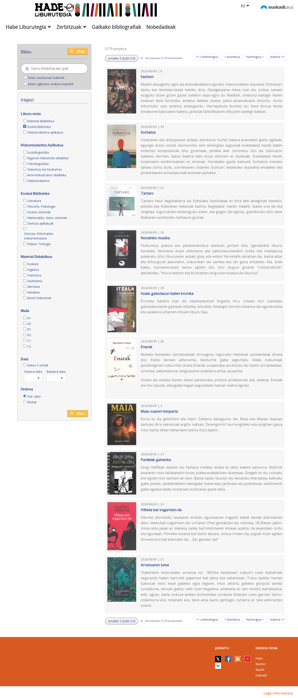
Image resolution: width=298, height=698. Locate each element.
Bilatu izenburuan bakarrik (46, 78)
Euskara (32, 264)
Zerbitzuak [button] (70, 26)
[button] (121, 58)
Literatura (34, 201)
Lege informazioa (278, 693)
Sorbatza (148, 132)
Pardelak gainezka (156, 459)
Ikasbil (259, 670)
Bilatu (81, 51)
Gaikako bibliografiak (116, 26)
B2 (29, 335)
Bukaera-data (56, 371)
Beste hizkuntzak (39, 298)
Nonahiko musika (155, 237)
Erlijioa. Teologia (39, 244)
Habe (259, 658)
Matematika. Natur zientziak (47, 218)
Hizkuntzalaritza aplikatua (45, 132)
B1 (29, 329)
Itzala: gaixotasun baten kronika (167, 293)
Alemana (33, 287)
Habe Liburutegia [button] (26, 26)
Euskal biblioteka (39, 127)
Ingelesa (33, 270)
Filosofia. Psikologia (41, 206)
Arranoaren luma (155, 564)
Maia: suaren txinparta (159, 411)
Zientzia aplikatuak (40, 223)
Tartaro (147, 193)
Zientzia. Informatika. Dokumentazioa (39, 236)
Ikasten (260, 664)
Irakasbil (261, 675)
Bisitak (32, 402)
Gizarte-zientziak (39, 212)
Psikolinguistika (38, 164)
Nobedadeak (161, 26)
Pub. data (34, 396)
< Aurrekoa (232, 57)
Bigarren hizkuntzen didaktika (48, 158)
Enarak (146, 346)
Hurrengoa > (255, 57)
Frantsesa (34, 275)
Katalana (33, 292)
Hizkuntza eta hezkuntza (44, 169)
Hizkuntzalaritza (38, 181)
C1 (29, 341)
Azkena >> (277, 57)
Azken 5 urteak (37, 365)
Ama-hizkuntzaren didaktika (46, 175)
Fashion (147, 76)
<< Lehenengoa (207, 57)
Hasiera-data (33, 371)
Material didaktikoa (40, 121)
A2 (29, 324)
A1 (29, 318)
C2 (29, 346)
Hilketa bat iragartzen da (161, 509)
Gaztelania (34, 281)
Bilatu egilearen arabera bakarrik (51, 84)
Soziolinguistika (38, 152)
